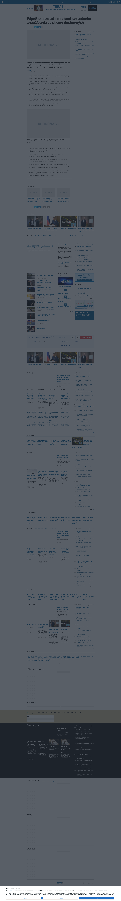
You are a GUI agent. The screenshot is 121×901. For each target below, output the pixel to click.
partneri (11, 890)
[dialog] (60, 893)
